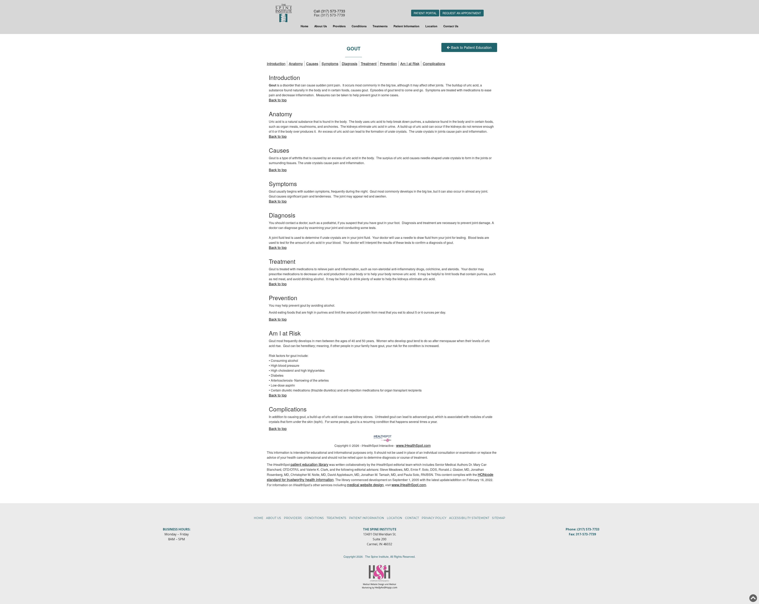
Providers (339, 26)
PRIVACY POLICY (434, 518)
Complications (434, 63)
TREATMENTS (336, 518)
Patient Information (406, 26)
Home (304, 26)
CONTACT (412, 518)
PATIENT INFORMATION (366, 518)
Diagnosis (349, 63)
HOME (258, 518)
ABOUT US (273, 518)
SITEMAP (498, 518)
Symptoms (330, 63)
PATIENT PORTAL (425, 13)
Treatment (369, 63)
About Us (320, 26)
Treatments (380, 26)
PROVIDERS (293, 518)
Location (431, 26)
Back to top (278, 99)
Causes (312, 63)
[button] (753, 598)
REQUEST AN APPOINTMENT (462, 13)
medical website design (365, 484)
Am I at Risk (409, 63)
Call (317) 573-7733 (329, 10)
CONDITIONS (314, 518)
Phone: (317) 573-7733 (582, 529)
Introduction (276, 63)
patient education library (309, 464)
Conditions (359, 26)
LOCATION (394, 518)
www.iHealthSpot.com (413, 445)
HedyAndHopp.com (386, 587)
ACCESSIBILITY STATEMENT (469, 518)
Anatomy (296, 63)
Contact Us (450, 26)
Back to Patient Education (471, 47)
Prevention (388, 63)
